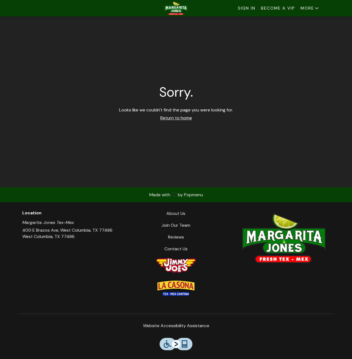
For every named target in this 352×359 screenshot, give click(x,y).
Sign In (246, 8)
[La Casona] (176, 287)
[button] (310, 8)
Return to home (176, 118)
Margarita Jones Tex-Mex (284, 238)
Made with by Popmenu (103, 194)
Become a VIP (278, 8)
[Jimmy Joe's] (176, 265)
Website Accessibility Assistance (176, 326)
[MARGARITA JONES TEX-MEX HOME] (176, 8)
